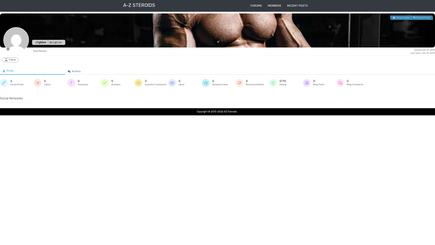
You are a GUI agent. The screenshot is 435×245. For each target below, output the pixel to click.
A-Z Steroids (139, 5)
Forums (256, 5)
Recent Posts (297, 5)
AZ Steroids (230, 111)
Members (274, 5)
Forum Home (403, 17)
